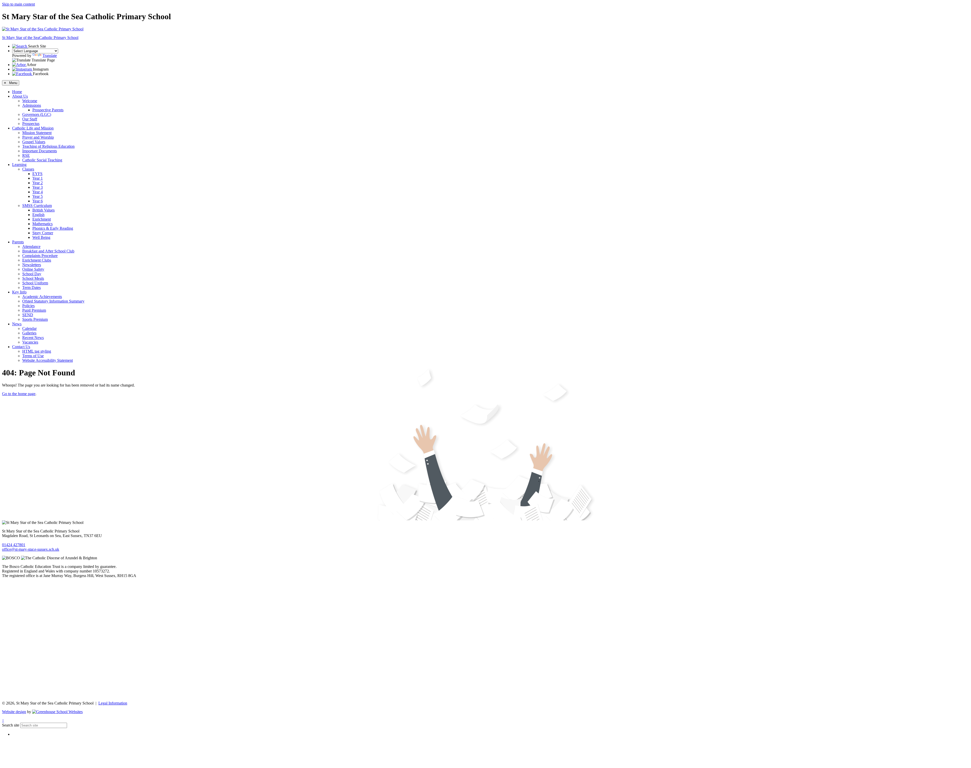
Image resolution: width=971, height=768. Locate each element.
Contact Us (21, 347)
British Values (43, 210)
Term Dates (31, 287)
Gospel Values (33, 142)
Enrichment (41, 219)
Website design (14, 712)
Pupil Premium (34, 310)
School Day (31, 274)
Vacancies (30, 342)
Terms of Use (33, 356)
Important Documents (39, 151)
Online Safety (33, 269)
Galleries (29, 333)
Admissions (31, 105)
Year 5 (37, 196)
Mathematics (42, 224)
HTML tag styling (36, 351)
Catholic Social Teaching (42, 160)
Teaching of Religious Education (48, 146)
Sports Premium (35, 319)
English (38, 214)
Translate (49, 55)
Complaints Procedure (40, 255)
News (16, 324)
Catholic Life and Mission (33, 128)
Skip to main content (18, 4)
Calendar (29, 328)
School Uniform (35, 283)
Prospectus (30, 123)
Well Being (41, 237)
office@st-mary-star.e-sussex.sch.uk (30, 549)
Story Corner (42, 233)
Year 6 (37, 201)
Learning (19, 164)
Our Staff (29, 119)
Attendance (31, 246)
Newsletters (31, 265)
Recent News (33, 337)
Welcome (29, 101)
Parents (18, 242)
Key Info (19, 292)
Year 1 (37, 178)
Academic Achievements (42, 296)
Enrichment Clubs (36, 260)
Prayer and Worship (38, 137)
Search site (10, 725)
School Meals (33, 278)
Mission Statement (37, 133)
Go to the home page (18, 394)
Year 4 (37, 192)
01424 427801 (13, 545)
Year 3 (37, 187)
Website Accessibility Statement (47, 360)
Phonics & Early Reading (52, 228)
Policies (28, 306)
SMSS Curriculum (37, 205)
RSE (26, 155)
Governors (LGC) (36, 114)
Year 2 (37, 183)
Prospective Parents (47, 110)
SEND (27, 315)
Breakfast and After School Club (48, 251)
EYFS (37, 174)
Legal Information (112, 703)
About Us (20, 96)
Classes (28, 169)
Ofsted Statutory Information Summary (53, 301)
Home (17, 92)
